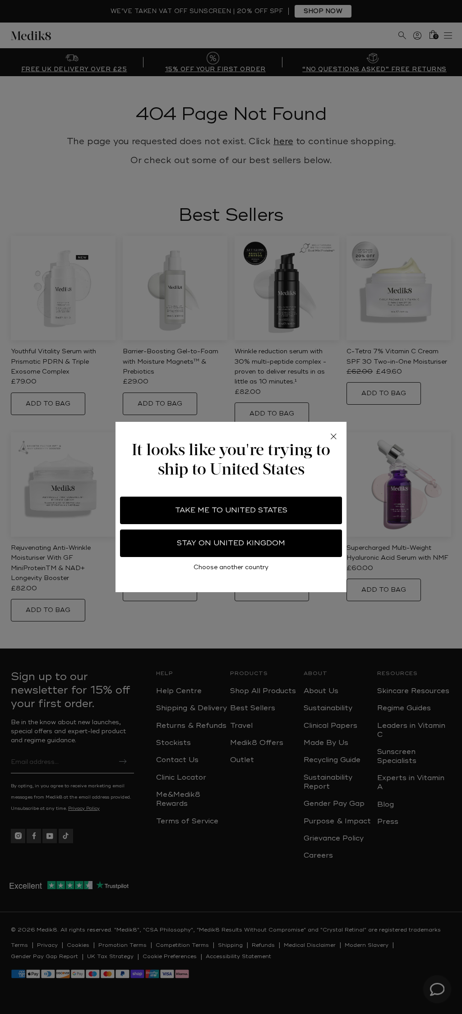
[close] (333, 436)
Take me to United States (231, 510)
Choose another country (231, 567)
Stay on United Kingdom (231, 543)
